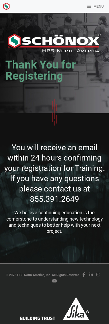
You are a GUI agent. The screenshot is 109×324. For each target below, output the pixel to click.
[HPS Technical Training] (6, 6)
